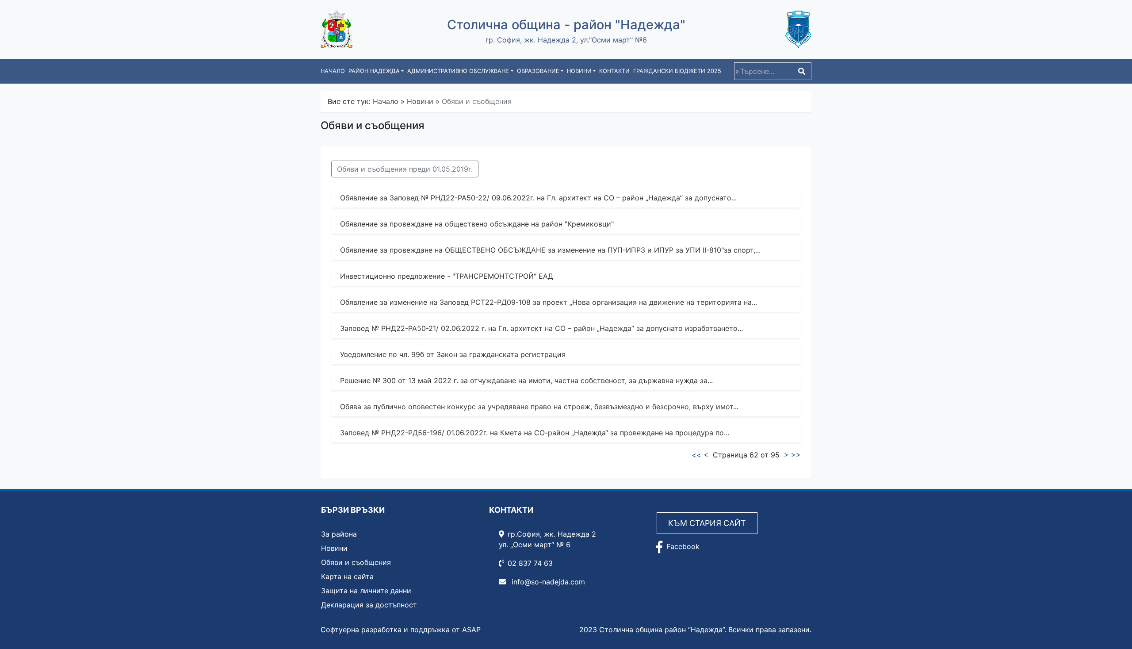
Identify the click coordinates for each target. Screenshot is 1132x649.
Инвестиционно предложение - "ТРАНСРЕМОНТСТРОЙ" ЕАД (446, 276)
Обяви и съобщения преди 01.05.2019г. (405, 169)
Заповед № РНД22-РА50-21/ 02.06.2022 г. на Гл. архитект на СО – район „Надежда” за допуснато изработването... (541, 328)
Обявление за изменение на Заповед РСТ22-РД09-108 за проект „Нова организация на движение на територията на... (548, 302)
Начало (333, 71)
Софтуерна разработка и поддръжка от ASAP (401, 629)
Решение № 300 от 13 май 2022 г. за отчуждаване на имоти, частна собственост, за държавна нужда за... (526, 380)
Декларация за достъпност (369, 604)
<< (696, 454)
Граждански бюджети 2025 (677, 71)
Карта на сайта (347, 576)
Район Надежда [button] (374, 71)
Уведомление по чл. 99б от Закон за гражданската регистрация (453, 354)
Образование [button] (538, 71)
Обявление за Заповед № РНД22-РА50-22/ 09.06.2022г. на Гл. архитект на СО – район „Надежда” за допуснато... (538, 197)
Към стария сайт (707, 523)
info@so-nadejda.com (547, 581)
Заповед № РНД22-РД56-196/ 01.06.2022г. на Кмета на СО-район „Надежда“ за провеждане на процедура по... (534, 432)
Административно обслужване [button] (458, 71)
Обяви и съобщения (356, 562)
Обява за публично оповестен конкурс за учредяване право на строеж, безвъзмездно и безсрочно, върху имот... (539, 406)
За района (339, 534)
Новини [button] (579, 71)
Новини (420, 101)
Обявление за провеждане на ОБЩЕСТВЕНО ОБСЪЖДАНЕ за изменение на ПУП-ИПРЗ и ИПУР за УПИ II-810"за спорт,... (550, 250)
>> (796, 454)
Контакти (614, 71)
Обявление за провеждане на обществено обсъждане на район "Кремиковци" (477, 223)
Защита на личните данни (366, 590)
